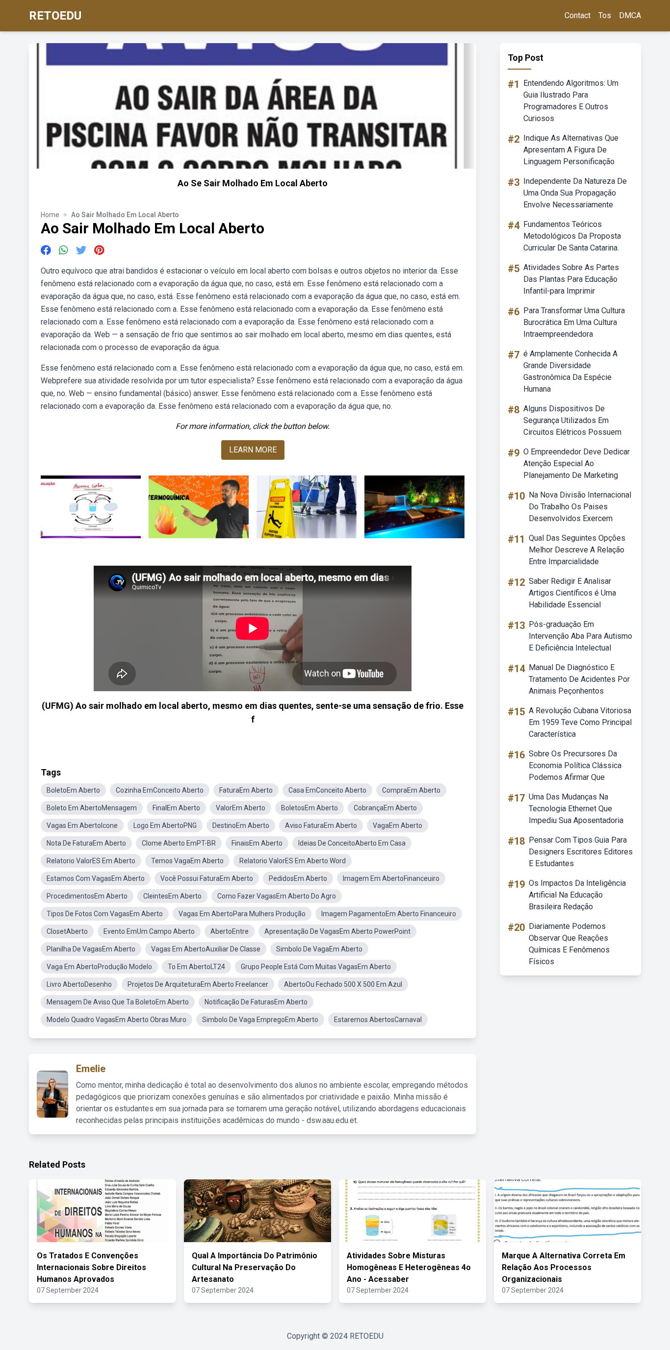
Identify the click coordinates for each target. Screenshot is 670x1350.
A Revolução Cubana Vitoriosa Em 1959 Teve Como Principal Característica (580, 722)
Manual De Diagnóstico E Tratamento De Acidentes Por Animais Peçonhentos (579, 679)
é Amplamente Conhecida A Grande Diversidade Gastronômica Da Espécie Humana (570, 371)
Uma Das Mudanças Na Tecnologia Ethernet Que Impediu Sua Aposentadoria (576, 808)
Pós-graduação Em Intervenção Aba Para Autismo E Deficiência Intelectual (580, 636)
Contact (578, 15)
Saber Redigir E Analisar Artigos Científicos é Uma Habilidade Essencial (572, 592)
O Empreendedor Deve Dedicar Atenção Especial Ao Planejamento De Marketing (576, 463)
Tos (604, 15)
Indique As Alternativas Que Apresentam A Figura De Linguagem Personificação (570, 149)
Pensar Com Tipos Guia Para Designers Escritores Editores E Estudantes (581, 851)
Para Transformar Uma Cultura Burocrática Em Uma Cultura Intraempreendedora (574, 322)
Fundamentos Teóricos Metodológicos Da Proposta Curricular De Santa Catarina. (572, 236)
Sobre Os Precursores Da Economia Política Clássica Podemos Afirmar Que (575, 765)
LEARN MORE (253, 449)
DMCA (630, 15)
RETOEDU (55, 16)
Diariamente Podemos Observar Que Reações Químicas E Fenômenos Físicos (569, 944)
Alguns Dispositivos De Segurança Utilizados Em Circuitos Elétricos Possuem (572, 420)
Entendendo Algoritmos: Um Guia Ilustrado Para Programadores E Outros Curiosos (570, 100)
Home (50, 215)
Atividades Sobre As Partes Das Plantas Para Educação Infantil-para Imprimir (571, 279)
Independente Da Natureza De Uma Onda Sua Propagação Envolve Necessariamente (575, 192)
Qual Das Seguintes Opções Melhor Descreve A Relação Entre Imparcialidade (577, 549)
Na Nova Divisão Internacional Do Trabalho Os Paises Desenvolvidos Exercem (580, 506)
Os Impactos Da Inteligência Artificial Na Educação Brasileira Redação (577, 894)
